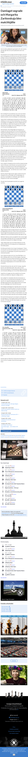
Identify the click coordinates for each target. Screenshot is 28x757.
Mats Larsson (6, 611)
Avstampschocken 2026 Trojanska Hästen (14, 483)
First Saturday (8, 496)
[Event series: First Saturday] (10, 494)
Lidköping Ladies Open (10, 479)
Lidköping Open (9, 475)
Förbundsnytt (12, 437)
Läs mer (14, 660)
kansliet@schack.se (14, 717)
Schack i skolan (4, 437)
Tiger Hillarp (6, 609)
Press (14, 727)
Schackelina (5, 606)
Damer (17, 437)
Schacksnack (6, 608)
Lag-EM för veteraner (10, 546)
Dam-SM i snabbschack (10, 500)
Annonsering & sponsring (14, 731)
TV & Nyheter (5, 5)
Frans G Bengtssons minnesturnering (14, 471)
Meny (22, 2)
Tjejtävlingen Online (9, 467)
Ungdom (23, 435)
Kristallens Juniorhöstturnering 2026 (13, 492)
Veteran (22, 437)
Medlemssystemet (14, 729)
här (17, 709)
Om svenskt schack (14, 733)
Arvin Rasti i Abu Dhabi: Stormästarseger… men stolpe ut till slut (9, 426)
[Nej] (26, 752)
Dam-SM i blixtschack (10, 504)
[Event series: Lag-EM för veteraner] (10, 544)
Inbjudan (13, 466)
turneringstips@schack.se (20, 514)
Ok (14, 754)
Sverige (2, 435)
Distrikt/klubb (8, 435)
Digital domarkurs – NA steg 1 (12, 487)
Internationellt (10, 5)
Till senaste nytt (7, 431)
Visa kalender (4, 507)
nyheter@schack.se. (6, 513)
